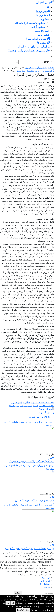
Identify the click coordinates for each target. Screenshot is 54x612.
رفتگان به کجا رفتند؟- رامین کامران (31, 461)
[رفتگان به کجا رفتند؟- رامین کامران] (36, 439)
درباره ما (46, 577)
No (8, 603)
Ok (13, 603)
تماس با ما (45, 580)
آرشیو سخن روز (32, 67)
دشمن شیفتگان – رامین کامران (32, 402)
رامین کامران (33, 70)
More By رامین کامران (39, 416)
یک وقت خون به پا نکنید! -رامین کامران (31, 405)
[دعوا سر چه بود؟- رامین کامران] (34, 480)
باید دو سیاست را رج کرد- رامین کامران (29, 548)
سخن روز (43, 67)
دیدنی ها (46, 587)
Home (51, 67)
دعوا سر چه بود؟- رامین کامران (34, 500)
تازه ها (19, 422)
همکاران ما (45, 583)
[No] (4, 603)
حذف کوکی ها (23, 610)
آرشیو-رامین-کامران (31, 422)
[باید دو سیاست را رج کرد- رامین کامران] (38, 524)
